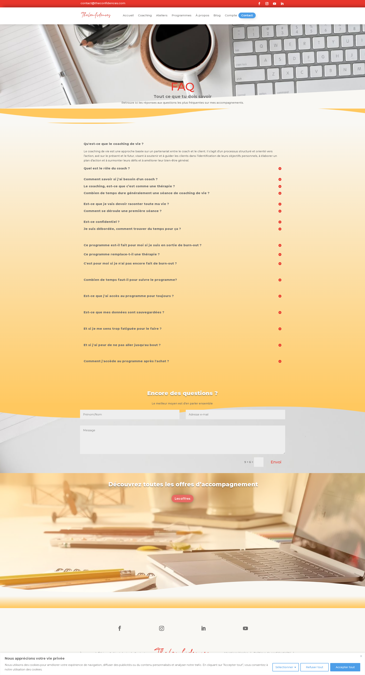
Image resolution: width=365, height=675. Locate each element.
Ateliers (161, 15)
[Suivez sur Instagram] (267, 4)
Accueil (128, 15)
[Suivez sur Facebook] (259, 4)
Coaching (145, 15)
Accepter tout (345, 667)
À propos (202, 15)
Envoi (276, 462)
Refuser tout (314, 667)
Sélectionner (284, 667)
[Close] (361, 656)
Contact (247, 15)
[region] (182, 664)
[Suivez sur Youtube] (274, 4)
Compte (231, 15)
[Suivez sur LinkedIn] (282, 4)
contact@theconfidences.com (102, 3)
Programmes (181, 15)
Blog (217, 15)
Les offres (182, 498)
